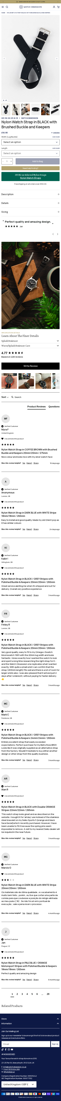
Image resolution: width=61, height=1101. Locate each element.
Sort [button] (4, 397)
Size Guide (56, 137)
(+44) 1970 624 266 (11, 1069)
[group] (30, 353)
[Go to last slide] (4, 58)
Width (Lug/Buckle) (30, 137)
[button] (5, 109)
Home (3, 12)
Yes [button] (23, 463)
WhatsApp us (9, 1072)
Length (30, 148)
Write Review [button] (31, 366)
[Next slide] (57, 58)
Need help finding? (30, 168)
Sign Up (55, 1044)
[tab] (36, 407)
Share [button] (35, 463)
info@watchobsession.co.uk (14, 1067)
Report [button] (29, 463)
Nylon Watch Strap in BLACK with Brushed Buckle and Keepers (28, 12)
